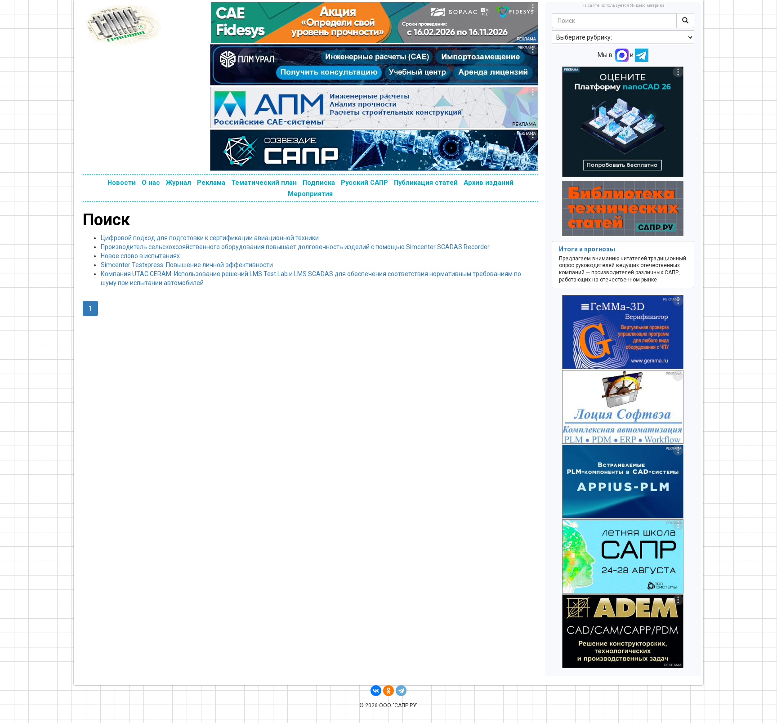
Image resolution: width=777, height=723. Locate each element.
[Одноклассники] (388, 690)
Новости (121, 183)
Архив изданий (489, 183)
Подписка (319, 183)
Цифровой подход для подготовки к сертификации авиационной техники (210, 237)
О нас (151, 183)
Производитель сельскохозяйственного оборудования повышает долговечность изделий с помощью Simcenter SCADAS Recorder (295, 246)
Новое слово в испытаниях (140, 255)
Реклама (211, 183)
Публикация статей (426, 183)
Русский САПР (364, 183)
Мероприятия (310, 194)
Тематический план (264, 183)
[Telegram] (401, 690)
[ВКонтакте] (376, 690)
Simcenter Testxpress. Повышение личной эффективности (187, 264)
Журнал (178, 183)
